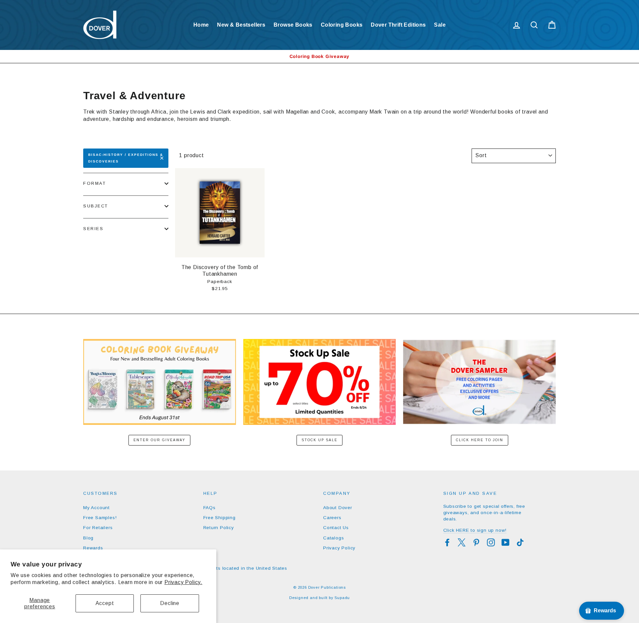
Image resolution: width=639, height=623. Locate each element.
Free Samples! (99, 517)
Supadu (342, 598)
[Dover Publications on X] (462, 542)
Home (201, 25)
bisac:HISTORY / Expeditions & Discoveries (125, 158)
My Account (96, 507)
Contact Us (336, 527)
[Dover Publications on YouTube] (506, 542)
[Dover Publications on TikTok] (520, 542)
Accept (105, 603)
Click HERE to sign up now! (475, 530)
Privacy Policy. (183, 582)
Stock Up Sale (319, 440)
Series (93, 228)
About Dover (337, 507)
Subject (95, 205)
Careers (332, 517)
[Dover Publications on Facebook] (447, 542)
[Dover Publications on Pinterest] (476, 542)
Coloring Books (342, 25)
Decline (169, 603)
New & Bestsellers (241, 25)
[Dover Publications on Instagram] (491, 542)
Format (94, 183)
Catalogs (333, 537)
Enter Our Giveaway (159, 440)
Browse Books (293, 25)
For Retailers (97, 527)
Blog (88, 537)
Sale (440, 25)
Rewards (93, 547)
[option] (319, 56)
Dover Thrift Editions (398, 25)
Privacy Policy (339, 547)
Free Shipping (219, 517)
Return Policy (218, 527)
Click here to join (479, 440)
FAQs (209, 507)
